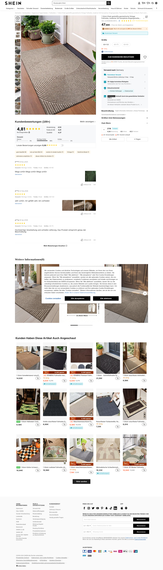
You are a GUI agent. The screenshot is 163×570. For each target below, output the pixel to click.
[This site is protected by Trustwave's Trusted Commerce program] (84, 555)
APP (121, 504)
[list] (100, 508)
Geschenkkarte (53, 515)
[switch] (62, 145)
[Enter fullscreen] (93, 113)
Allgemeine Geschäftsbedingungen (26, 560)
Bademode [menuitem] (58, 8)
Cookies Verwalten (61, 558)
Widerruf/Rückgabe (38, 511)
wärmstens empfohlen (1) (24, 156)
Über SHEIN (20, 511)
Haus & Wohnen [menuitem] (116, 8)
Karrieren (19, 519)
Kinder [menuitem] (126, 8)
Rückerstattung (37, 514)
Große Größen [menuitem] (69, 8)
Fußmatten (52, 13)
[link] (143, 3)
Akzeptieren (87, 547)
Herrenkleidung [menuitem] (103, 8)
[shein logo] (13, 3)
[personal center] (139, 3)
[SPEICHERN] (145, 57)
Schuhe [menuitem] (133, 8)
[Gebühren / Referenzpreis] (110, 25)
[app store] (121, 509)
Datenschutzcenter (140, 539)
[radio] (106, 44)
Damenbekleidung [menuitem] (47, 8)
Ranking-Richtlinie (38, 528)
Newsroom (19, 527)
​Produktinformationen (39, 531)
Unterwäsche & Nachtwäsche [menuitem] (86, 8)
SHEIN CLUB (20, 529)
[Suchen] (108, 3)
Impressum (19, 508)
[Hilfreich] (82, 184)
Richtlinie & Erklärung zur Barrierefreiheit (39, 534)
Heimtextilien (26, 13)
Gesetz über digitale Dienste (22, 535)
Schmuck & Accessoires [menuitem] (145, 8)
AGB (17, 522)
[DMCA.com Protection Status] (89, 555)
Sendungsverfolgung (39, 519)
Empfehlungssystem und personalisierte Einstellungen (48, 563)
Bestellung (36, 516)
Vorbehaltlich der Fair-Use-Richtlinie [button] (118, 84)
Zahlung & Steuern (55, 509)
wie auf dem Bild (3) (36, 152)
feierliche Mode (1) (83, 152)
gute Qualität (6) (21, 152)
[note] (55, 372)
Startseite (18, 13)
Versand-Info (36, 508)
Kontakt (51, 507)
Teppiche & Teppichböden (40, 13)
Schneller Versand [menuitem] (32, 8)
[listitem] (28, 363)
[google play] (126, 509)
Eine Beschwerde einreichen (21, 539)
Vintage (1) (70, 152)
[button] (152, 3)
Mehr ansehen (81, 481)
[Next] (145, 293)
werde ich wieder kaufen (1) (54, 152)
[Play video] (58, 65)
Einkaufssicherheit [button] (113, 88)
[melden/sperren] (94, 184)
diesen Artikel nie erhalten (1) (45, 156)
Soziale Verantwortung (23, 514)
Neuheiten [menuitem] (20, 8)
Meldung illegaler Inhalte (38, 524)
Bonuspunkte (53, 512)
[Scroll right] (156, 8)
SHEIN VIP (19, 532)
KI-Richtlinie (43, 560)
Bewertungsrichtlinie (22, 132)
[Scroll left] (154, 8)
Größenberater (37, 522)
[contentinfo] (116, 551)
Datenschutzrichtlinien (22, 563)
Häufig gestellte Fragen (56, 517)
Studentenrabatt (21, 524)
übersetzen (18, 174)
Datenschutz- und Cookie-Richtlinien (136, 538)
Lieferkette (19, 516)
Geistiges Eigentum (55, 560)
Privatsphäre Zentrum (22, 558)
